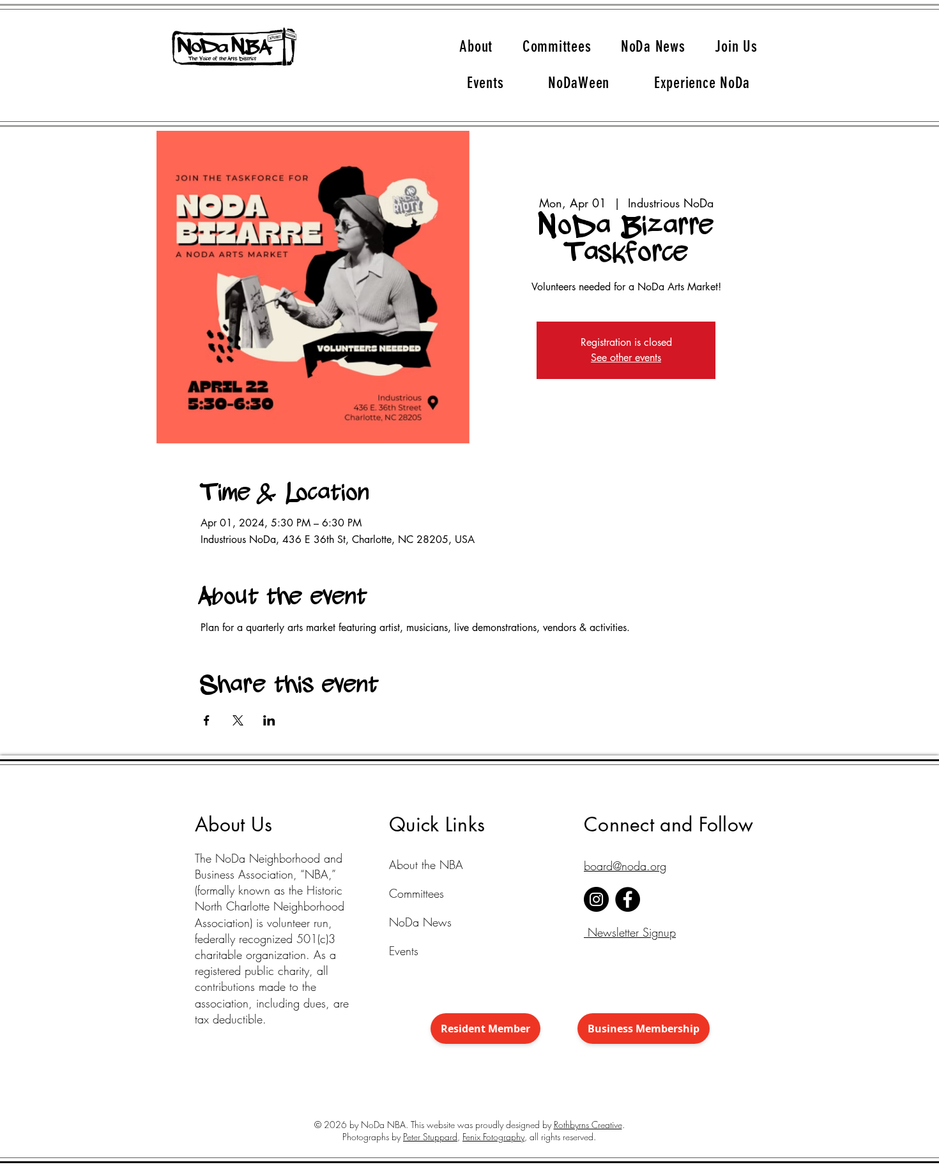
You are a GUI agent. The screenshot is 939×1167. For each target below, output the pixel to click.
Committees (416, 893)
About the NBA (419, 864)
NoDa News (419, 922)
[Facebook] (627, 899)
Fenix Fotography (493, 1137)
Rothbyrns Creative (588, 1125)
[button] (476, 46)
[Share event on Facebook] (207, 720)
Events (403, 950)
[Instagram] (596, 899)
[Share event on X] (238, 720)
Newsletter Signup (630, 932)
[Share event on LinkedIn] (269, 720)
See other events (626, 357)
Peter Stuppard (430, 1137)
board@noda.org (625, 865)
